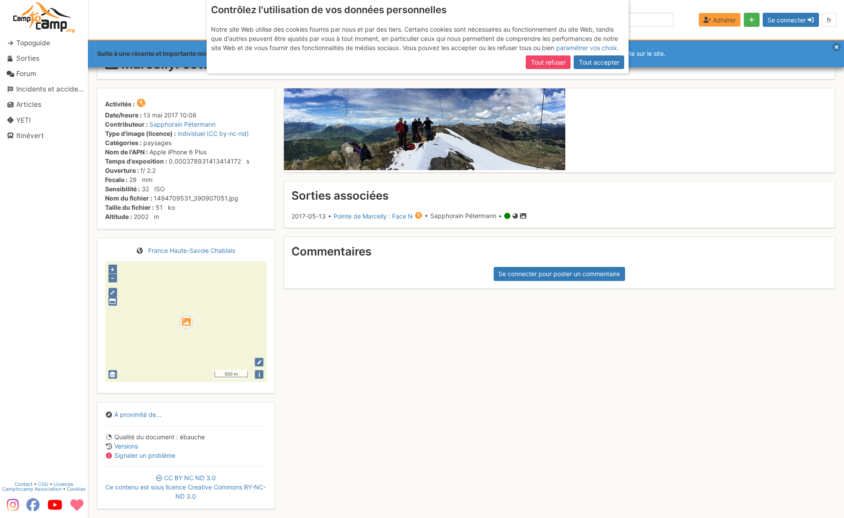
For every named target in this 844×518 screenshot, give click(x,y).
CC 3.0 (186, 487)
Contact (24, 484)
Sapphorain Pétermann (182, 124)
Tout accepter (599, 62)
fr (829, 20)
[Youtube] (54, 508)
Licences (63, 484)
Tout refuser (548, 62)
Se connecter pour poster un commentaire (559, 273)
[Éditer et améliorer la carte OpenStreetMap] (259, 362)
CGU (43, 484)
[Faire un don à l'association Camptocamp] (77, 508)
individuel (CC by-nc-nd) (213, 133)
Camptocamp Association (32, 489)
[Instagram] (11, 508)
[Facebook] (33, 508)
